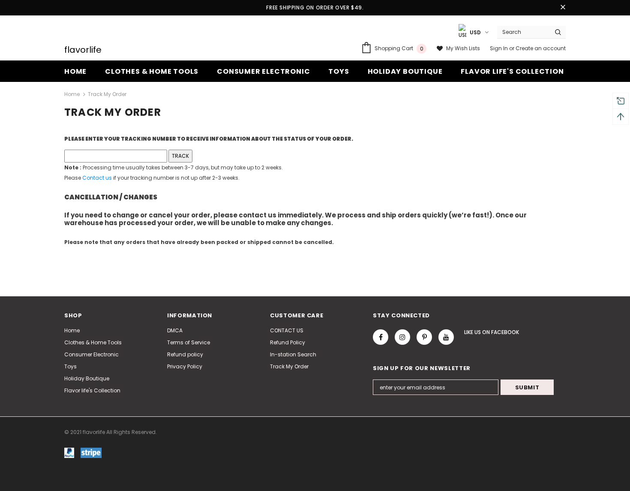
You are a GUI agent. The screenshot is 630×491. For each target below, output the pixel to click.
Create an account (541, 48)
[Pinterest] (424, 337)
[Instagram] (402, 337)
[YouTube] (446, 337)
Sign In (499, 48)
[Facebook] (380, 337)
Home (72, 94)
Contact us (97, 177)
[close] (562, 7)
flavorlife (83, 49)
